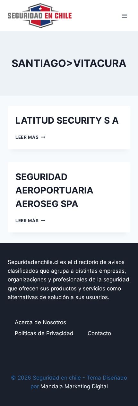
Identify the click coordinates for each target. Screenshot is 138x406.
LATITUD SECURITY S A (67, 120)
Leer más (30, 137)
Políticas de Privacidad (44, 333)
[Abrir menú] (124, 16)
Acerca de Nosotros (40, 322)
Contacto (99, 333)
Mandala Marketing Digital (74, 386)
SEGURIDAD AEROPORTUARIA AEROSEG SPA (54, 190)
